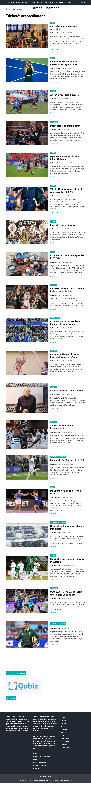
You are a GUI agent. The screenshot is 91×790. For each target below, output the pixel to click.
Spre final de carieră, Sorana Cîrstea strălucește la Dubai (64, 63)
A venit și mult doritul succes (64, 95)
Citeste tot (53, 49)
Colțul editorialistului (43, 2)
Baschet (53, 285)
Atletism (54, 387)
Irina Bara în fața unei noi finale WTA (65, 492)
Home (8, 2)
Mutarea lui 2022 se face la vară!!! (67, 460)
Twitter (49, 776)
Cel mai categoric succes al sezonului (63, 27)
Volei (52, 23)
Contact (70, 2)
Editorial (32, 2)
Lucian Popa (56, 33)
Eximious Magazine (66, 781)
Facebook (43, 776)
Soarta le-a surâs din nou (62, 225)
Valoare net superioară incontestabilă (61, 427)
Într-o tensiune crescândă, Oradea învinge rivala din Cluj (67, 290)
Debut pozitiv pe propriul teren (65, 125)
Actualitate (65, 747)
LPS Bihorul (65, 738)
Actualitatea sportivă (58, 456)
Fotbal (53, 91)
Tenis (52, 58)
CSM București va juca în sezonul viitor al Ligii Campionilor (66, 593)
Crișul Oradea (65, 741)
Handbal (54, 122)
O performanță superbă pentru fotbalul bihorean (65, 157)
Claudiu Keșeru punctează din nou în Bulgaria (67, 560)
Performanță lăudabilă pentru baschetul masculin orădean (64, 355)
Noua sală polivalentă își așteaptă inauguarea (67, 527)
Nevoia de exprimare (59, 2)
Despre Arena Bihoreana (19, 2)
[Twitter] (84, 2)
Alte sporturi (55, 318)
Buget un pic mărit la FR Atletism (66, 390)
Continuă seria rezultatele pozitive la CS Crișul (67, 257)
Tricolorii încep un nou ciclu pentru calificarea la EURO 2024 (67, 190)
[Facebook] (82, 2)
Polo (52, 252)
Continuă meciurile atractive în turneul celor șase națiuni (65, 322)
